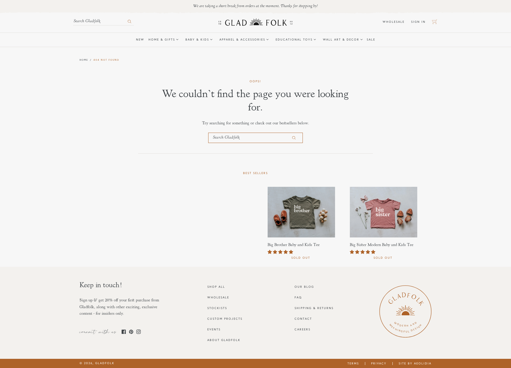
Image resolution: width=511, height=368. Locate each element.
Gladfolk (104, 363)
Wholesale (395, 22)
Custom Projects (224, 319)
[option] (297, 223)
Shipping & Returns (314, 308)
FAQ (298, 297)
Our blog (304, 287)
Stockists (217, 308)
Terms (353, 363)
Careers (303, 329)
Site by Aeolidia (415, 363)
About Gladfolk (223, 340)
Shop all (216, 287)
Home (84, 59)
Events (214, 329)
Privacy (379, 363)
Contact (303, 319)
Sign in (420, 22)
